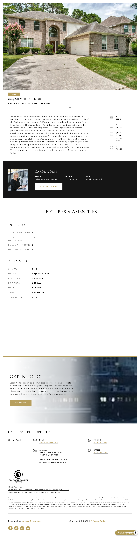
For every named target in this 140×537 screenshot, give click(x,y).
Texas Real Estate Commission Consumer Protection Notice (34, 493)
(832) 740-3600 (101, 453)
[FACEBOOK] (10, 528)
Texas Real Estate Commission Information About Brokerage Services (38, 490)
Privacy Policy (98, 521)
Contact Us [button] (20, 403)
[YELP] (22, 528)
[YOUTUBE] (28, 528)
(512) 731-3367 (72, 179)
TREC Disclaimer (15, 487)
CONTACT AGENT (48, 186)
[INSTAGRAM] (16, 528)
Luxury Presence (31, 521)
